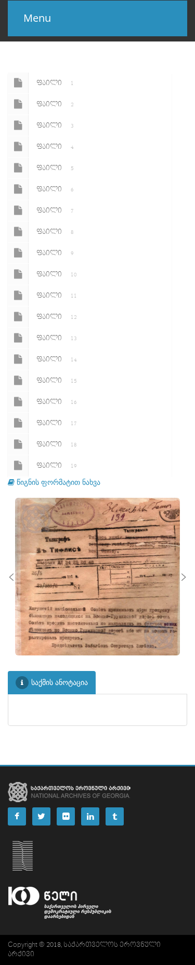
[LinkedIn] (90, 816)
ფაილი (55, 83)
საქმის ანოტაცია (59, 682)
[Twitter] (41, 816)
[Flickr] (66, 816)
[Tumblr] (115, 816)
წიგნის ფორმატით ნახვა (57, 482)
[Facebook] (17, 816)
